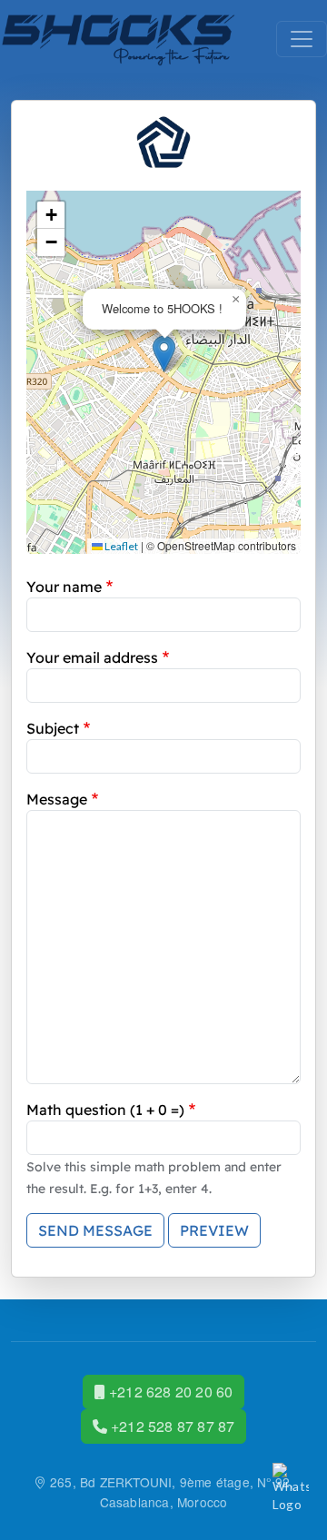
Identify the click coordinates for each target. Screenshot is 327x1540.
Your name (64, 587)
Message (56, 799)
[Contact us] (290, 1489)
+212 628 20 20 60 (169, 1391)
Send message (95, 1230)
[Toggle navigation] (301, 39)
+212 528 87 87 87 (171, 1426)
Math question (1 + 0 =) (105, 1110)
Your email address (92, 657)
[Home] (118, 39)
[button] (164, 353)
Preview (214, 1230)
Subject (52, 728)
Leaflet (120, 546)
